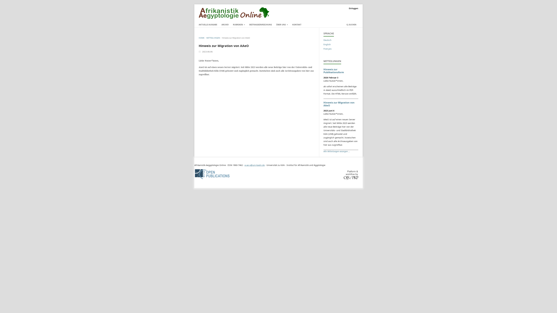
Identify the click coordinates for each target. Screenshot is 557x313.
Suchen (352, 24)
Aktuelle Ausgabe (208, 24)
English (327, 44)
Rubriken (238, 24)
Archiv (225, 24)
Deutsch (327, 40)
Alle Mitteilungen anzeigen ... (336, 151)
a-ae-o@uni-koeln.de (255, 165)
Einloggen (353, 8)
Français (327, 48)
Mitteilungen (213, 38)
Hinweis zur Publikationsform (333, 71)
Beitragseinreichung (260, 24)
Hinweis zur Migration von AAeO (339, 104)
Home (201, 38)
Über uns (281, 24)
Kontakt (296, 24)
